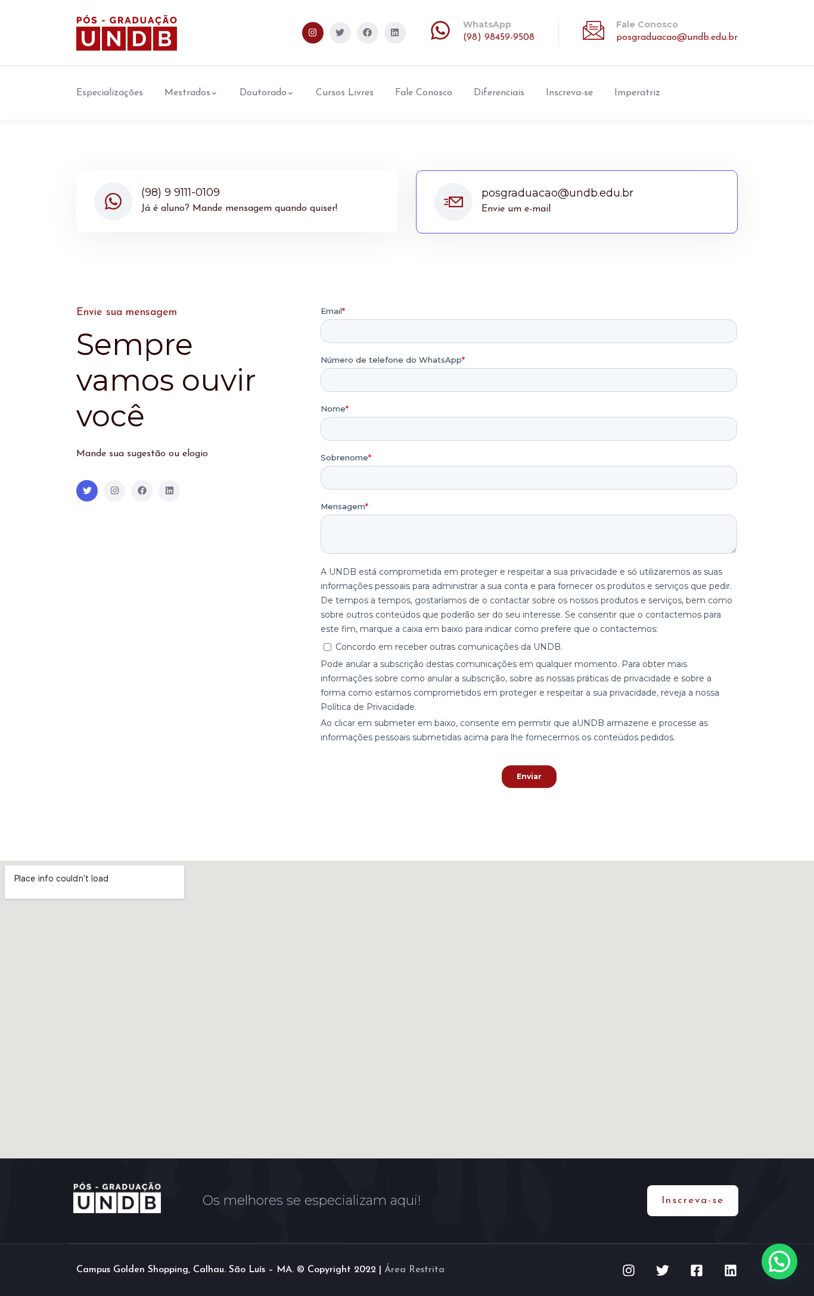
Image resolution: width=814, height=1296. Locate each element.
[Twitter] (340, 32)
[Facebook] (367, 32)
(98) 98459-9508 (499, 37)
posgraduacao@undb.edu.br (677, 37)
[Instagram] (313, 32)
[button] (779, 1261)
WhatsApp (487, 24)
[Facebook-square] (696, 1270)
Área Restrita (414, 1270)
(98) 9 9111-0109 (180, 192)
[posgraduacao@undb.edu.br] (453, 202)
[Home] (126, 33)
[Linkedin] (395, 32)
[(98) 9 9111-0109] (113, 201)
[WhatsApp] (440, 30)
